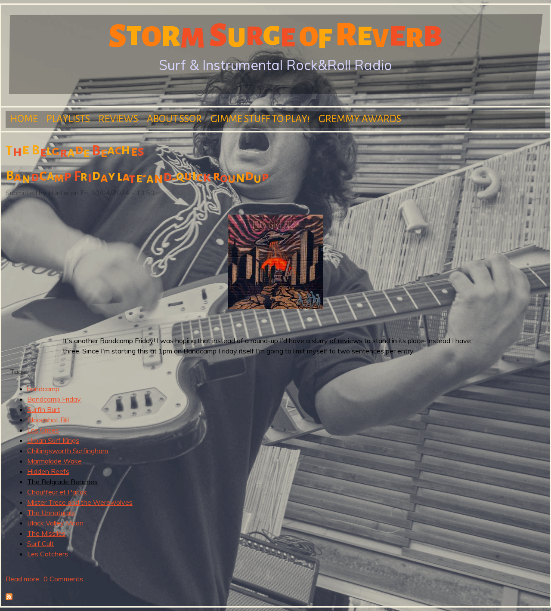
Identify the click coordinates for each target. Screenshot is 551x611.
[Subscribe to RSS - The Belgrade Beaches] (9, 597)
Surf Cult (40, 543)
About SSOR (174, 119)
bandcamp (43, 388)
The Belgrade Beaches (62, 481)
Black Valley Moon (55, 523)
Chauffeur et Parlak (57, 492)
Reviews (118, 119)
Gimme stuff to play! (260, 119)
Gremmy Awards (360, 119)
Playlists (68, 119)
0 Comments (63, 578)
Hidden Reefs (48, 471)
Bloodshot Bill (48, 419)
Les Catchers (47, 554)
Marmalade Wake (54, 461)
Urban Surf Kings (53, 440)
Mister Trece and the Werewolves (80, 502)
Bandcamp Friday (54, 399)
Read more (22, 578)
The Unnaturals (51, 512)
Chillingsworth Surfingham (67, 450)
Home (24, 119)
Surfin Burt (43, 409)
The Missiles (46, 533)
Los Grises (43, 430)
